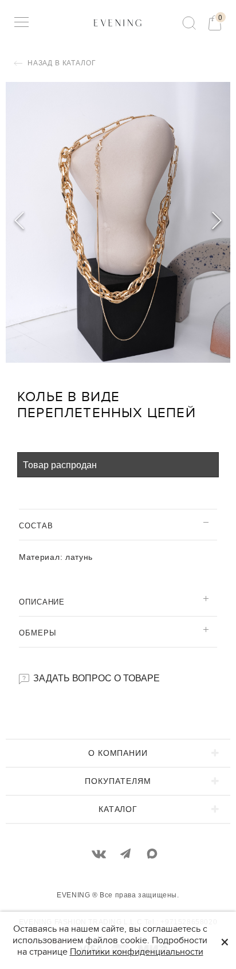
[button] (217, 222)
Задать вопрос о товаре (95, 677)
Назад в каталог (60, 63)
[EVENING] (118, 22)
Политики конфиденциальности (136, 952)
